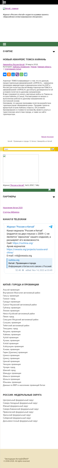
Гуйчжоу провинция (11, 308)
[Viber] (17, 74)
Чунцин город (9, 367)
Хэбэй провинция (10, 343)
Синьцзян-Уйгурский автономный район (20, 319)
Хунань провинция (11, 340)
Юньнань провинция (12, 382)
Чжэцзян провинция (12, 364)
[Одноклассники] (9, 74)
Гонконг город (9, 299)
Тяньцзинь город (10, 328)
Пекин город (8, 316)
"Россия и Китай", (17, 185)
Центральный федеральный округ (18, 400)
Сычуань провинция (12, 322)
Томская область (44, 67)
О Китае (33, 141)
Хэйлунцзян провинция (13, 346)
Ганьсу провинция (11, 296)
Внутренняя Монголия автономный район (21, 293)
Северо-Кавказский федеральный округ (21, 409)
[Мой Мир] (13, 74)
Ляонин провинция (11, 311)
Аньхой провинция (11, 290)
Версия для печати (47, 136)
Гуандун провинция (11, 302)
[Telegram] (25, 74)
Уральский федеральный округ (17, 415)
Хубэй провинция (10, 337)
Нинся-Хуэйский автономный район (19, 313)
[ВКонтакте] (5, 74)
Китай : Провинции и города (18, 141)
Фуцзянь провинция (12, 331)
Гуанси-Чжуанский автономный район (20, 305)
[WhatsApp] (21, 74)
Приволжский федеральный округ (18, 412)
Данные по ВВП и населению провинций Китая (24, 385)
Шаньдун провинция (12, 373)
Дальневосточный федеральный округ (20, 421)
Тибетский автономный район (16, 325)
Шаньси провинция (11, 376)
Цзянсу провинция (11, 358)
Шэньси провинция (11, 379)
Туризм (33, 67)
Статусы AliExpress (11, 212)
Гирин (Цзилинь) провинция (15, 352)
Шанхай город (9, 370)
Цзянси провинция (11, 355)
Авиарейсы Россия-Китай (14, 65)
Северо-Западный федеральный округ (20, 403)
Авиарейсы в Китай (44, 141)
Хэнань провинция (11, 349)
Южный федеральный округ (15, 406)
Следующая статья (13, 69)
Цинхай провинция (11, 361)
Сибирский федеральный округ (17, 418)
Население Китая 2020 (13, 208)
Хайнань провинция (21, 67)
